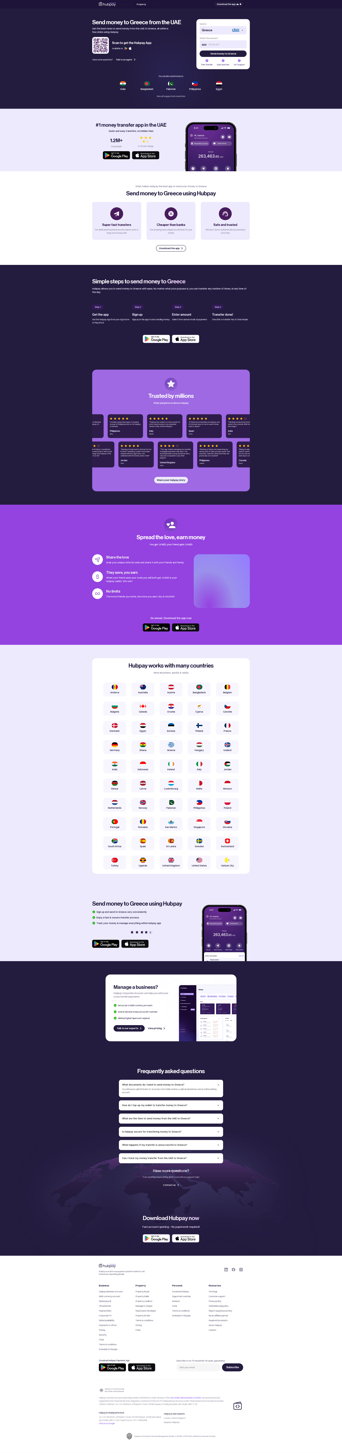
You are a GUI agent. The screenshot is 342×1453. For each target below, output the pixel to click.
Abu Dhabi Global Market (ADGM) (185, 1397)
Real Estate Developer (145, 1310)
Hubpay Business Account (111, 1291)
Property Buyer (142, 1291)
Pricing (102, 1330)
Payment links (105, 1310)
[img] (116, 155)
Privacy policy (215, 1301)
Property (140, 1285)
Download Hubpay (180, 1291)
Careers (212, 1330)
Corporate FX (105, 1315)
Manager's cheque (143, 1306)
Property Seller (142, 1296)
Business (104, 1285)
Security (102, 1334)
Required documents (218, 1320)
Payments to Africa (107, 1325)
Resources (215, 1285)
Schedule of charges (108, 1349)
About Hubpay (215, 1325)
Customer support (217, 1296)
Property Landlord (143, 1301)
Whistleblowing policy (218, 1306)
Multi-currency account (109, 1296)
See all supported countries (171, 96)
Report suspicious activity (220, 1310)
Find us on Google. (107, 1423)
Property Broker (142, 1315)
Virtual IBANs (105, 1306)
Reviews (176, 1301)
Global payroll (105, 1301)
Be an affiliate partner (218, 1315)
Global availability (106, 1320)
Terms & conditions (107, 1344)
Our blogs (213, 1291)
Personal (177, 1285)
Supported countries (181, 1296)
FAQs (101, 1339)
